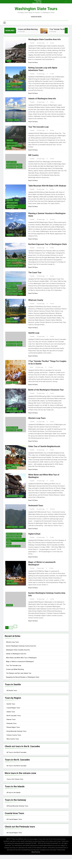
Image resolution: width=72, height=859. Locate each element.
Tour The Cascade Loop (37, 1)
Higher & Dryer (34, 534)
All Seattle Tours (12, 690)
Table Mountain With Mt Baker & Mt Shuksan (47, 186)
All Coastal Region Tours (14, 819)
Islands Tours (11, 162)
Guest (31, 367)
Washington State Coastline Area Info (36, 5)
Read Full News (33, 62)
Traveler (32, 43)
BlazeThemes (36, 852)
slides (16, 382)
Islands (17, 120)
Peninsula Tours (12, 288)
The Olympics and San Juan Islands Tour (37, 4)
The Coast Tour (34, 272)
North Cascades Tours (14, 84)
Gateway (9, 605)
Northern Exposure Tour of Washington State (47, 244)
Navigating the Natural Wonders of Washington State (36, 2)
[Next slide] (68, 1)
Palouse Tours (11, 719)
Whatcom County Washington (12, 206)
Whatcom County (35, 300)
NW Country (33, 155)
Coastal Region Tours (14, 283)
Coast (9, 61)
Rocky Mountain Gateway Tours (15, 539)
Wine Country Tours (13, 546)
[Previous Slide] (65, 1)
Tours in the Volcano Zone (15, 779)
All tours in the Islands (13, 792)
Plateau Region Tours (14, 536)
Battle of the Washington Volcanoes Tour (46, 390)
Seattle (9, 382)
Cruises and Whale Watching (17, 29)
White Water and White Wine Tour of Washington (21, 658)
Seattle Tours (11, 167)
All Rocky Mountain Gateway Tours (17, 806)
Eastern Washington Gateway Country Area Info (21, 646)
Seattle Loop (33, 333)
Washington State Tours (36, 8)
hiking (16, 200)
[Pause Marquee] (66, 30)
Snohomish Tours (35, 505)
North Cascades (12, 143)
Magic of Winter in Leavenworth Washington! (20, 661)
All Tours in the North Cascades (16, 752)
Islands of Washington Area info (42, 98)
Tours (9, 86)
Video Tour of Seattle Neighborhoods (44, 446)
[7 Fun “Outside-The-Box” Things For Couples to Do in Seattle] (33, 31)
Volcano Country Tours (14, 89)
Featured (10, 120)
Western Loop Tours (37, 418)
